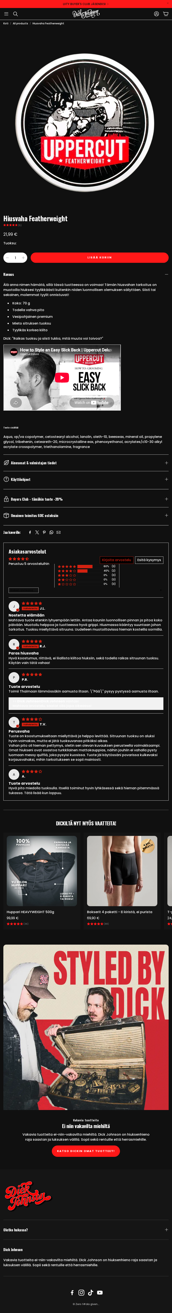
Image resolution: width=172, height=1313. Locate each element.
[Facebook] (30, 532)
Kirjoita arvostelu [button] (116, 560)
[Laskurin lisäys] (23, 258)
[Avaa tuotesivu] (42, 871)
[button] (6, 14)
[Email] (58, 532)
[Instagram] (81, 1293)
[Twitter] (37, 532)
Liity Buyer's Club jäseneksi (84, 4)
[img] (32, 603)
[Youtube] (100, 1293)
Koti (5, 23)
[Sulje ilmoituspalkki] (168, 3)
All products (20, 23)
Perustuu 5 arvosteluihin (29, 563)
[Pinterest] (44, 532)
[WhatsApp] (51, 532)
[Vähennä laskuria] (7, 258)
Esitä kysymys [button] (149, 560)
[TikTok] (91, 1293)
